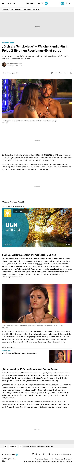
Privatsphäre (39, 459)
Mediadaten (68, 459)
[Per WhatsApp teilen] (64, 73)
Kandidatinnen (44, 158)
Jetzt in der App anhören (12, 73)
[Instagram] (32, 454)
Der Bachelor (18, 9)
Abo (62, 3)
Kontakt (62, 461)
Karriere (46, 459)
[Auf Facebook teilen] (56, 73)
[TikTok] (40, 454)
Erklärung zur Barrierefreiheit (33, 461)
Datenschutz (59, 459)
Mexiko (66, 331)
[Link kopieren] (51, 73)
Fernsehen (5, 9)
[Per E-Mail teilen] (60, 73)
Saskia (39, 264)
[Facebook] (43, 454)
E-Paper (9, 3)
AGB (52, 459)
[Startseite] (5, 446)
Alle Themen (36, 9)
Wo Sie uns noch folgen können (62, 454)
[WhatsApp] (36, 454)
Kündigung (46, 461)
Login (70, 3)
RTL (12, 9)
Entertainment (27, 9)
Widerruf (69, 461)
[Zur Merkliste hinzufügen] (70, 73)
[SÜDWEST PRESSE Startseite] (37, 3)
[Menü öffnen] (3, 3)
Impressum (55, 461)
